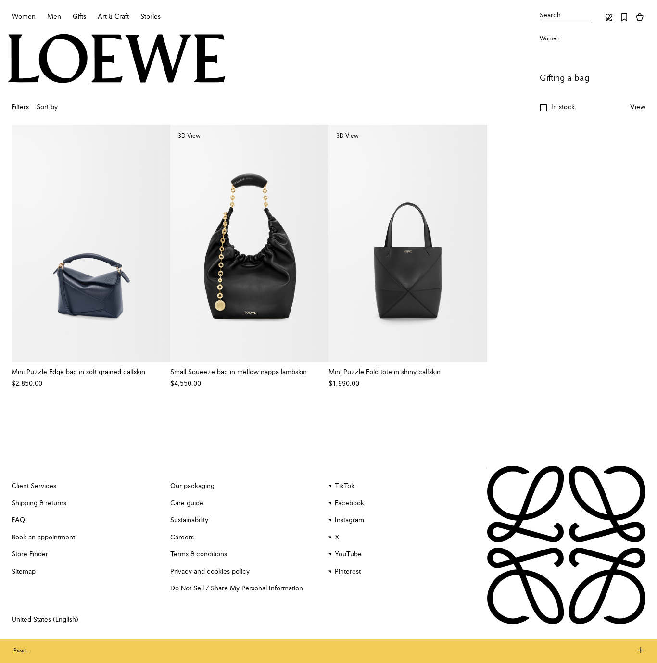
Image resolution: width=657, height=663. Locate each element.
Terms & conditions (198, 554)
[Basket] (639, 17)
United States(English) (45, 619)
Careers (182, 537)
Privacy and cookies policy (210, 571)
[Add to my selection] (158, 372)
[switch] (637, 108)
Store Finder (30, 554)
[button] (557, 108)
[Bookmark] (624, 17)
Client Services (34, 486)
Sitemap (24, 571)
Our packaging (192, 486)
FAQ (18, 520)
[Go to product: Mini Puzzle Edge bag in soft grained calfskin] (91, 243)
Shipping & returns (39, 503)
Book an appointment (43, 537)
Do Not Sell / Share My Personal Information (236, 588)
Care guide (186, 503)
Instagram (349, 520)
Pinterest (348, 571)
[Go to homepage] (117, 60)
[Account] (609, 17)
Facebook (349, 503)
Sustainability (189, 520)
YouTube (348, 554)
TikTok (344, 486)
